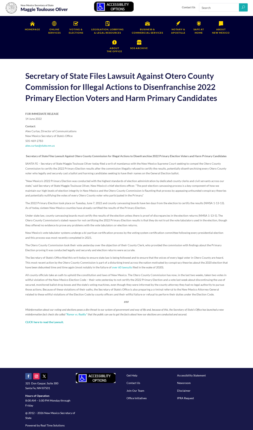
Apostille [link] (178, 31)
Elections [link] (76, 31)
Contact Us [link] (188, 7)
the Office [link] (114, 50)
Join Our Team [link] (135, 390)
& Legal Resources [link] (107, 31)
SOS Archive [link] (139, 48)
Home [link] (199, 31)
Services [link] (54, 31)
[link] (36, 13)
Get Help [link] (131, 375)
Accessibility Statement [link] (191, 375)
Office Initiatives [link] (136, 398)
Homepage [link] (32, 29)
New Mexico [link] (221, 31)
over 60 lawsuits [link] (121, 267)
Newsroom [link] (184, 383)
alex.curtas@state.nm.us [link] (40, 145)
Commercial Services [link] (147, 31)
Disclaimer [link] (184, 390)
